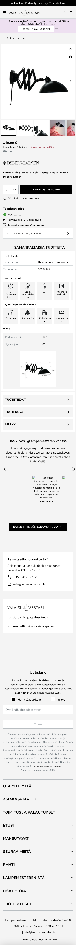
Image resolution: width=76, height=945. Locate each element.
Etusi (8, 825)
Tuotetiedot (15, 399)
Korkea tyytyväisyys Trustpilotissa (45, 3)
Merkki (11, 424)
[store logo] (26, 12)
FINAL (36, 28)
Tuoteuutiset (17, 903)
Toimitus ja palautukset (29, 812)
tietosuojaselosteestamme (47, 766)
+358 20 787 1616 (26, 577)
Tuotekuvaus (16, 412)
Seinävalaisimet (16, 38)
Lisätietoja (14, 890)
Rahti (9, 864)
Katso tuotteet (49, 24)
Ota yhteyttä (17, 786)
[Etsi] (65, 12)
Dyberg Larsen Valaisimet (54, 262)
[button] (8, 128)
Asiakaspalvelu (19, 799)
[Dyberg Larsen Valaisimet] (21, 163)
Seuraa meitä (17, 851)
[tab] (38, 786)
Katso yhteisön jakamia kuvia (35, 527)
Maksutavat (16, 838)
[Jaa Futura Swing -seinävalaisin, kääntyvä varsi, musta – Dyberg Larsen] (70, 56)
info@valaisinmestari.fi (29, 584)
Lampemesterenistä (24, 877)
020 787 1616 (55, 926)
